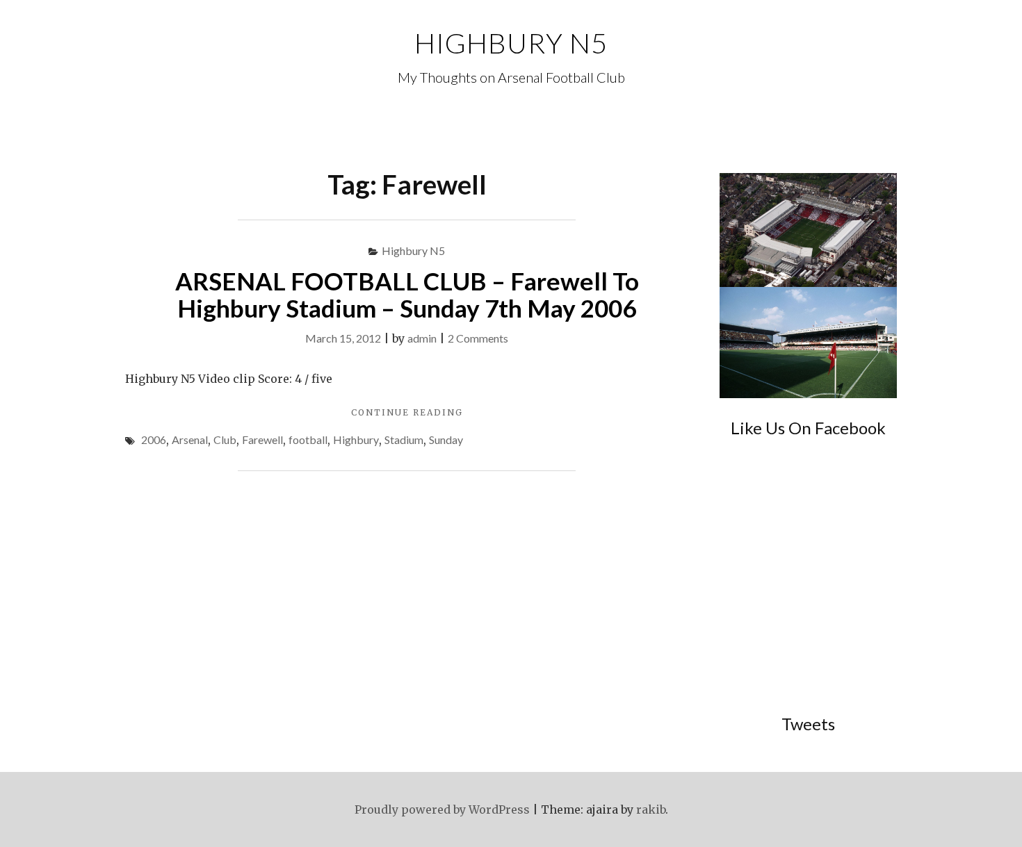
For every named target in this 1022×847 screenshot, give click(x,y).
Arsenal (190, 439)
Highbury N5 (511, 43)
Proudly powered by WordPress (442, 809)
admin (422, 338)
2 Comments (478, 338)
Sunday (446, 439)
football (308, 439)
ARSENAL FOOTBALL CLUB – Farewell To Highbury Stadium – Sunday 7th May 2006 (407, 294)
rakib (650, 809)
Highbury (356, 439)
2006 (153, 439)
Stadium (403, 439)
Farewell (262, 439)
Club (224, 439)
